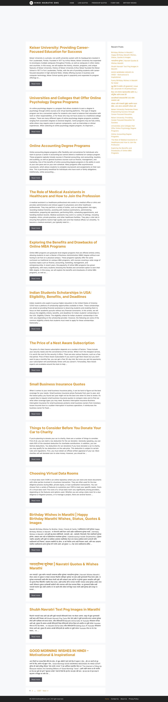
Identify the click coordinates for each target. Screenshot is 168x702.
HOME (72, 3)
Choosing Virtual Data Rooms (54, 473)
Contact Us (115, 699)
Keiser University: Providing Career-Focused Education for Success (59, 49)
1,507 (39, 691)
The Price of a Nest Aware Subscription (62, 343)
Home (107, 699)
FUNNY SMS (115, 3)
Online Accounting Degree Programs (60, 146)
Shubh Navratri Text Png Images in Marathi (65, 609)
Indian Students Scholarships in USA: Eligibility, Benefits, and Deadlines (60, 294)
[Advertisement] (84, 22)
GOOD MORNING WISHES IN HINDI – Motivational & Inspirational (59, 653)
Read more (36, 84)
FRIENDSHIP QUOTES (99, 3)
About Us (124, 699)
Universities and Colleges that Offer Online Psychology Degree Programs (65, 100)
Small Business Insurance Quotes (57, 384)
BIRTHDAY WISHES (129, 3)
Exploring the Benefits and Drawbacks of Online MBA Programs (63, 244)
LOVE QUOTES (83, 3)
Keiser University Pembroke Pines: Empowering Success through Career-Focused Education (124, 111)
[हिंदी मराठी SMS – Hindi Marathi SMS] (44, 3)
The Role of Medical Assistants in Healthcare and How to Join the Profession (65, 194)
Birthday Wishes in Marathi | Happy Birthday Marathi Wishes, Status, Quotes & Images (65, 518)
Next (45, 691)
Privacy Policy (133, 699)
